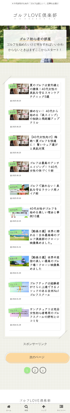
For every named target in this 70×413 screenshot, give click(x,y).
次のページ (36, 357)
